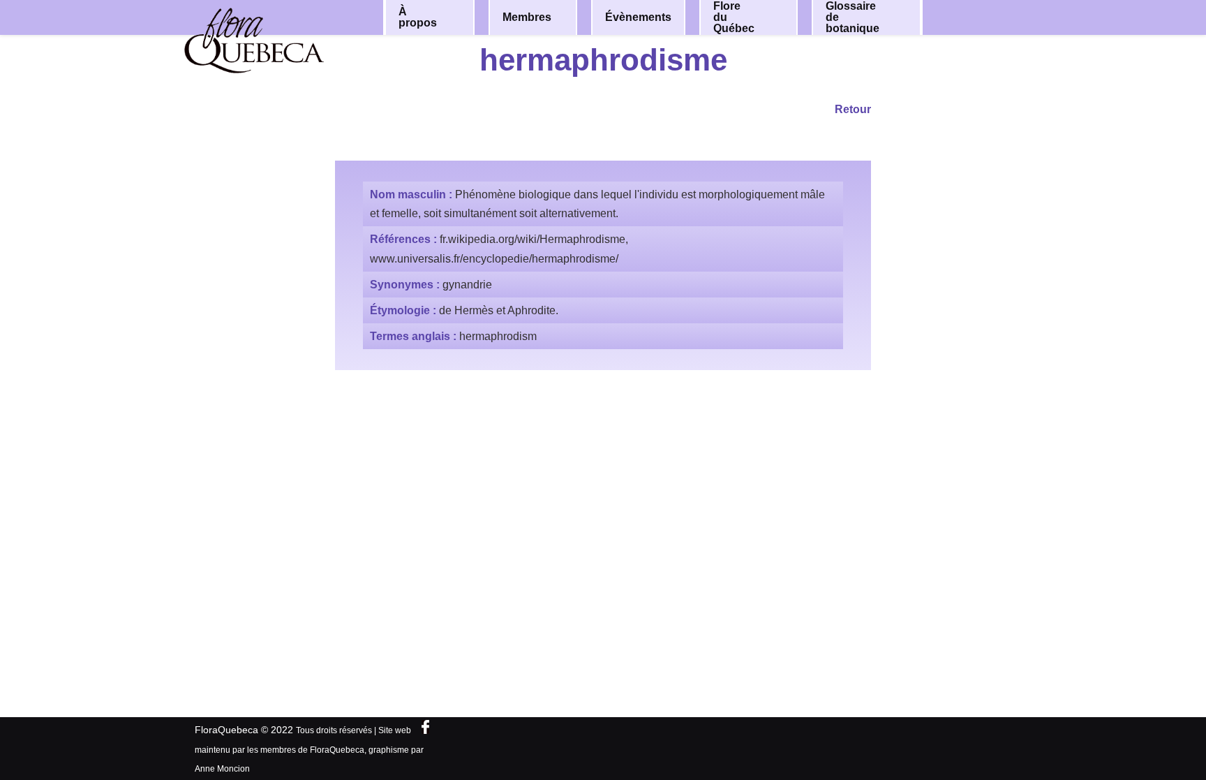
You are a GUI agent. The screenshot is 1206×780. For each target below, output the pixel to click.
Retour (853, 109)
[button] (454, 17)
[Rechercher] (985, 16)
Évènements (638, 17)
